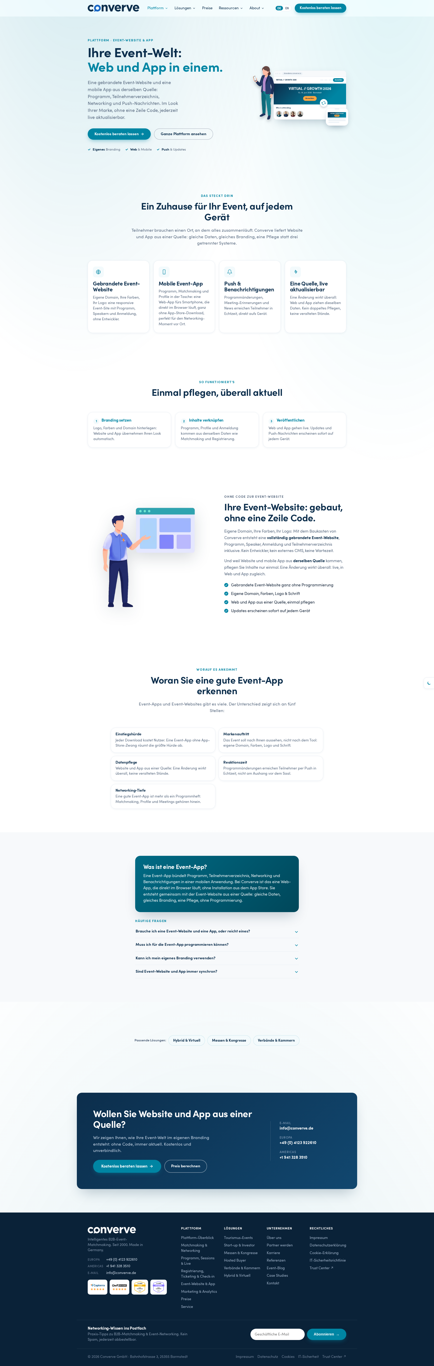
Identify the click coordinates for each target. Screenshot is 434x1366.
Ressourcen (229, 8)
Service (187, 1307)
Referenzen (276, 1260)
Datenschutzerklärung (328, 1245)
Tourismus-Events (238, 1238)
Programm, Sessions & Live (198, 1261)
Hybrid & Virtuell (186, 1040)
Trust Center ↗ (322, 1268)
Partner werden (280, 1245)
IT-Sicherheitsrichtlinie (328, 1260)
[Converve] (113, 8)
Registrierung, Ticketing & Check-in (198, 1273)
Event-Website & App (198, 1284)
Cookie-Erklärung (324, 1253)
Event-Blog (276, 1268)
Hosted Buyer (235, 1260)
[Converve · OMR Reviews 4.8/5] (119, 1287)
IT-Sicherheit (308, 1357)
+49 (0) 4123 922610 (298, 1143)
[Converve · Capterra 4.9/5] (97, 1287)
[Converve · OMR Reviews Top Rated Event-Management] (158, 1287)
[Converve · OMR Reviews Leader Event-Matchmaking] (140, 1287)
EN (287, 8)
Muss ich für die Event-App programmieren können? (182, 944)
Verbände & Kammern (276, 1040)
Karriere (273, 1253)
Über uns (274, 1238)
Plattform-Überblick (197, 1238)
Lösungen (183, 8)
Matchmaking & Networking (194, 1248)
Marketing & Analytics (199, 1291)
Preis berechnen (185, 1166)
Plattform (155, 8)
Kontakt (273, 1283)
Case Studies (277, 1275)
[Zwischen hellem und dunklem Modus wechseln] (429, 683)
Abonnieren (327, 1334)
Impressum (319, 1238)
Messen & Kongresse (229, 1040)
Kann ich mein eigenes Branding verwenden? (175, 958)
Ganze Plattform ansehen (183, 134)
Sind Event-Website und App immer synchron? (176, 971)
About (255, 8)
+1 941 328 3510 (293, 1158)
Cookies (288, 1357)
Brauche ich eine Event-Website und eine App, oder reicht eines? (193, 931)
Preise (207, 8)
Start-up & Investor (239, 1245)
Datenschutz (267, 1357)
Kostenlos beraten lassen (320, 8)
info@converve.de (296, 1128)
